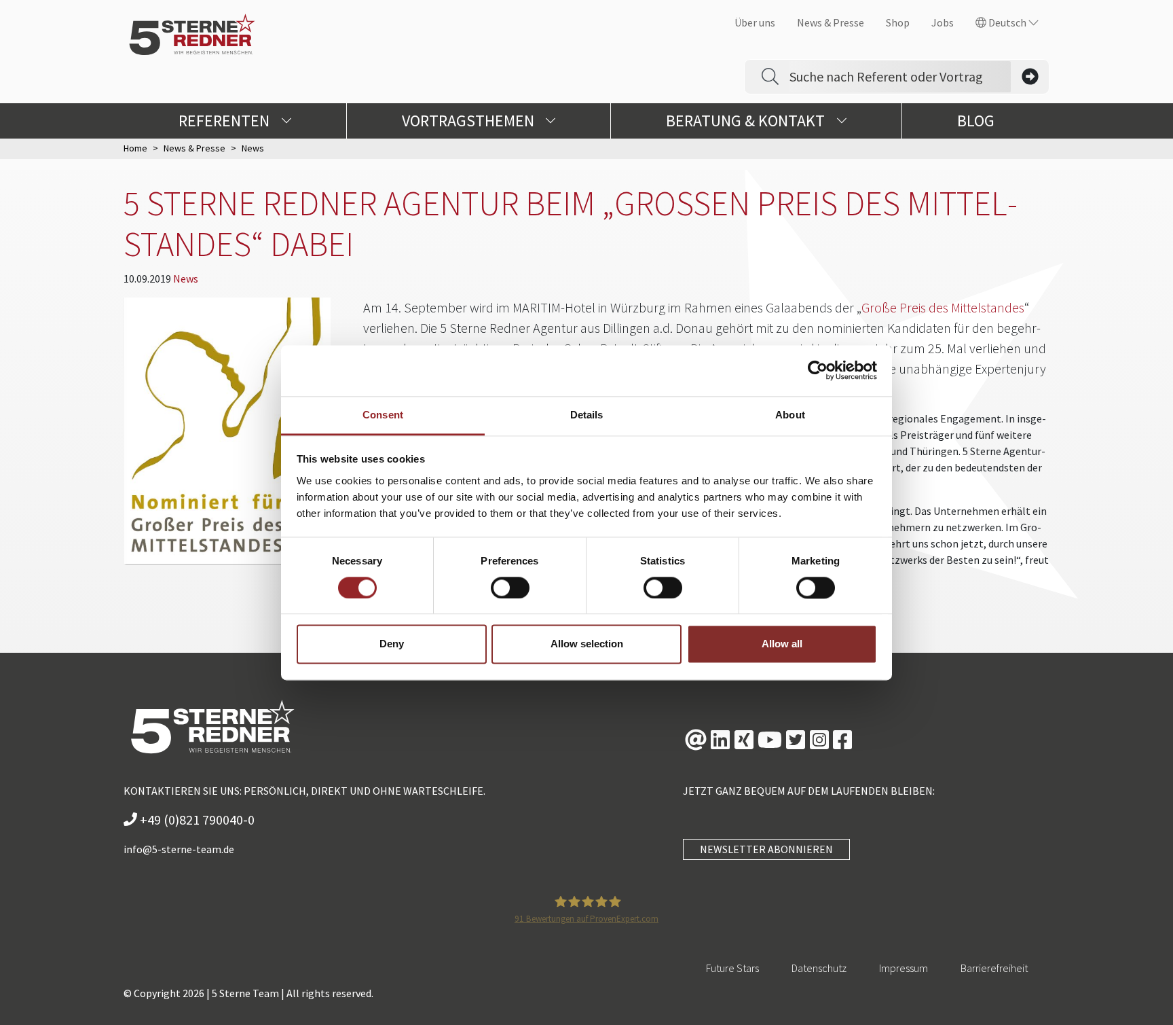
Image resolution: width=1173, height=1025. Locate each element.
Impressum (903, 968)
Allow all (782, 644)
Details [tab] (586, 414)
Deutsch (1007, 22)
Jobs (942, 22)
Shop (898, 22)
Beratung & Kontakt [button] (747, 120)
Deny (391, 644)
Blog (975, 120)
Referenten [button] (226, 120)
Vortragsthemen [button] (470, 120)
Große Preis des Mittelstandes (942, 307)
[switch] (510, 587)
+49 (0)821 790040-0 (196, 819)
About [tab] (790, 414)
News (185, 278)
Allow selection (587, 644)
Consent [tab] (382, 414)
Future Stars (732, 968)
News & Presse (830, 22)
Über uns (754, 22)
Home (135, 148)
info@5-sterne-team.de (179, 849)
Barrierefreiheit (994, 968)
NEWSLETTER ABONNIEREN (766, 849)
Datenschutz (819, 968)
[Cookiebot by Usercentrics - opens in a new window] (817, 370)
